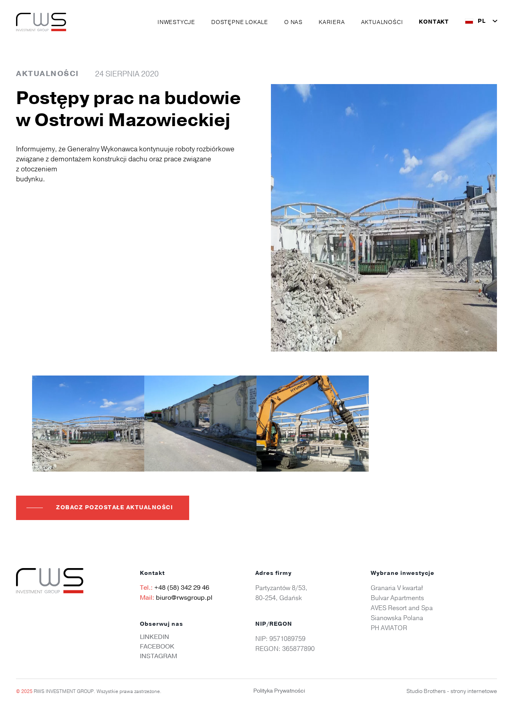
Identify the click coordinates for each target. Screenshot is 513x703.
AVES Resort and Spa (402, 608)
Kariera (332, 22)
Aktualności (382, 22)
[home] (41, 22)
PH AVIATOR (389, 628)
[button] (176, 22)
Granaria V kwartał (397, 588)
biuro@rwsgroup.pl (184, 598)
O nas (293, 22)
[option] (88, 424)
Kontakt (434, 22)
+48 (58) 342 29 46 (181, 588)
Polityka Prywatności (279, 690)
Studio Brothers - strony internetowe (451, 691)
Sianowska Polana (397, 618)
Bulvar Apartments (397, 598)
